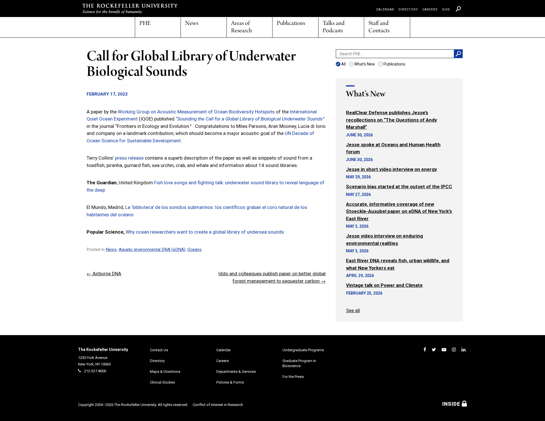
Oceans (194, 249)
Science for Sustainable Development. (141, 140)
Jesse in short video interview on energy (391, 169)
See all (353, 310)
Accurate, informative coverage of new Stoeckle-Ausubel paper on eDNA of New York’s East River (399, 211)
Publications (291, 23)
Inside (452, 404)
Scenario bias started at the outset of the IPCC (399, 186)
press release (129, 158)
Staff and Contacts (378, 27)
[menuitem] (458, 9)
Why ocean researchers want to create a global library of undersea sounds (205, 232)
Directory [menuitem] (408, 9)
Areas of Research (241, 27)
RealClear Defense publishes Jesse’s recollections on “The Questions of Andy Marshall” (391, 120)
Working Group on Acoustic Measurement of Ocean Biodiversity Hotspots (196, 112)
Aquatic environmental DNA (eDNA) (152, 249)
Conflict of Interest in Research (218, 405)
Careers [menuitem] (430, 9)
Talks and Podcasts (334, 27)
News (191, 23)
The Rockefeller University (103, 349)
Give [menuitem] (446, 9)
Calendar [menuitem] (385, 9)
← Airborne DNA (104, 273)
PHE (145, 23)
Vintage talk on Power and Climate (384, 285)
